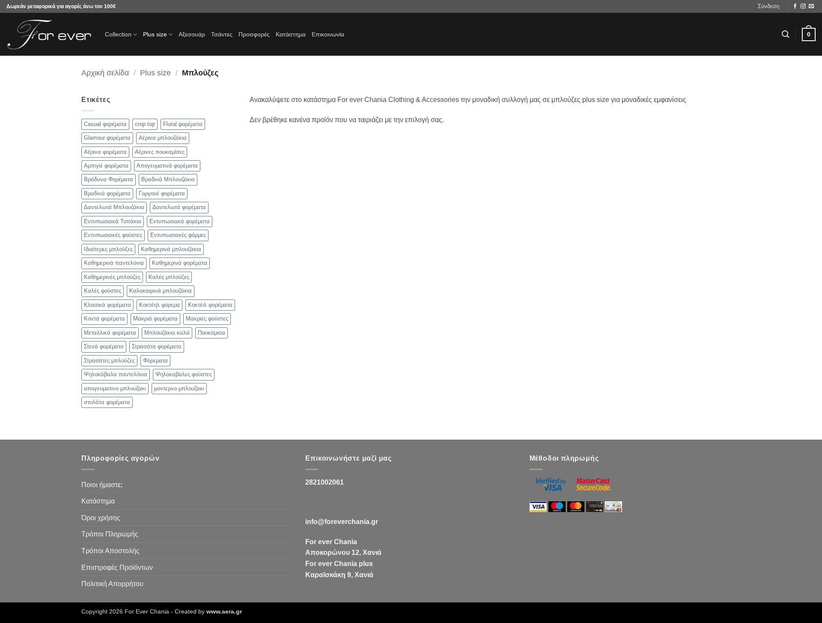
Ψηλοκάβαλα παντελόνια (115, 374)
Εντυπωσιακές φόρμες (178, 235)
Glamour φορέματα (107, 138)
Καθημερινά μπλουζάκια (171, 249)
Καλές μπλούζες (169, 277)
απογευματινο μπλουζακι (115, 388)
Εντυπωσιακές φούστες (113, 235)
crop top (145, 124)
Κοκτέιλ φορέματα (210, 305)
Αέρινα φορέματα (105, 152)
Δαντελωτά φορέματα (179, 207)
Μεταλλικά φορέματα (110, 332)
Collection (118, 34)
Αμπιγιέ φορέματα (106, 165)
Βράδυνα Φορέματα (108, 179)
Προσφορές (254, 34)
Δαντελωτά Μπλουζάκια (114, 207)
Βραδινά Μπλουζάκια (168, 179)
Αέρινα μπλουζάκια (163, 138)
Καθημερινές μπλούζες (112, 277)
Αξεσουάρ (192, 34)
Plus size (155, 34)
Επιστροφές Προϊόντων (117, 567)
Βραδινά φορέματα (107, 193)
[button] (768, 6)
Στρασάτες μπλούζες (109, 360)
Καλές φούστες (102, 291)
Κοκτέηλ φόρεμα (159, 305)
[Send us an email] (811, 6)
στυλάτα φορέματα (107, 402)
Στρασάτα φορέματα (157, 346)
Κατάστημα (291, 34)
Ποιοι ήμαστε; (101, 484)
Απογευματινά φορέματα (167, 165)
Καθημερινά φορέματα (179, 263)
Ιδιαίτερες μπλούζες (108, 249)
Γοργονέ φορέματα (162, 193)
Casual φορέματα (105, 124)
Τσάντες (221, 34)
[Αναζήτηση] (785, 34)
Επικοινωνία (328, 34)
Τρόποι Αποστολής (110, 550)
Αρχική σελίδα (105, 72)
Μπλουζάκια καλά (167, 332)
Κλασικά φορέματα (107, 305)
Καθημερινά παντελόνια (114, 263)
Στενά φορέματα (104, 346)
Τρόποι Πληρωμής (109, 534)
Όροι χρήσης (100, 517)
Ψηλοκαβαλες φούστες (183, 374)
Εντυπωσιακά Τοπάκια (112, 221)
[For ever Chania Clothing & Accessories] (49, 34)
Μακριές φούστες (207, 318)
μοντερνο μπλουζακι (179, 388)
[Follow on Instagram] (803, 6)
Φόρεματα (155, 360)
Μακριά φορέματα (155, 318)
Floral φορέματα (183, 124)
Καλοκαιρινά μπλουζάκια (160, 291)
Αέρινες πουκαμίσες (160, 152)
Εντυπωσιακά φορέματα (179, 221)
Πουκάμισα (211, 332)
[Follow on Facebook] (795, 6)
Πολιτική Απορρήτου (112, 583)
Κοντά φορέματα (104, 318)
